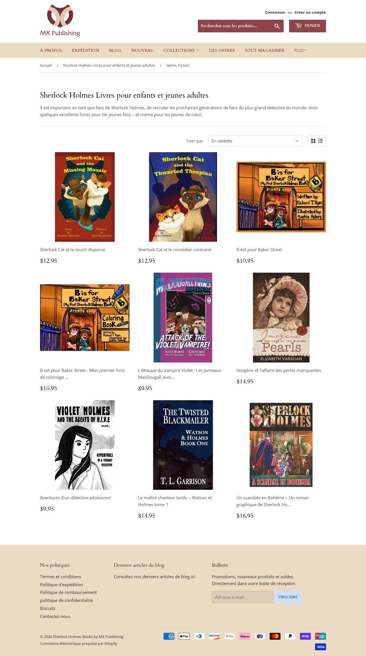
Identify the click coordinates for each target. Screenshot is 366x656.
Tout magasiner (264, 50)
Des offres (222, 50)
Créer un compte (310, 12)
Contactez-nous (55, 616)
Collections (179, 50)
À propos (51, 50)
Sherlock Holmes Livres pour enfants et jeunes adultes (109, 65)
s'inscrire (288, 597)
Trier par (194, 141)
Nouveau (142, 50)
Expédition (85, 50)
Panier (311, 25)
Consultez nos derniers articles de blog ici (154, 576)
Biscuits (47, 608)
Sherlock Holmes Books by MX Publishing (88, 636)
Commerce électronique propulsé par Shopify (78, 643)
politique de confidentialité (66, 600)
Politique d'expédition (61, 584)
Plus (299, 50)
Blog (115, 50)
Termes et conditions (60, 576)
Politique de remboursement (68, 592)
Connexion (275, 12)
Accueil (46, 65)
